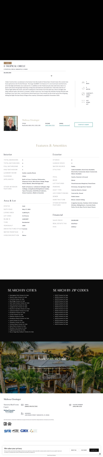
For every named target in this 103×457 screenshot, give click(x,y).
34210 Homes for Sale (61, 324)
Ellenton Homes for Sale (17, 316)
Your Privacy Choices (51, 455)
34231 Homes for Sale (61, 308)
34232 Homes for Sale (61, 303)
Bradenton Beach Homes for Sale (19, 318)
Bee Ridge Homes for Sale (17, 301)
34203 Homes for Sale (61, 318)
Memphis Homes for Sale (17, 322)
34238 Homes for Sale (61, 322)
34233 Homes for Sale (61, 312)
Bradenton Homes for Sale (17, 312)
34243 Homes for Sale (61, 306)
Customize (84, 450)
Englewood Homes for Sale (17, 330)
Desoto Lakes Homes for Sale (18, 297)
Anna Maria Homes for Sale (18, 326)
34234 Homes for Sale (61, 301)
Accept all (94, 450)
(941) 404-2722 (50, 125)
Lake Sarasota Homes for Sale (18, 305)
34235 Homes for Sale (61, 305)
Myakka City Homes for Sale (18, 328)
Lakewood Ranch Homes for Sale (19, 310)
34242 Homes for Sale (61, 310)
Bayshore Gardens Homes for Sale (20, 308)
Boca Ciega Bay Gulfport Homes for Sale (22, 331)
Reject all (73, 450)
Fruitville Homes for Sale (17, 299)
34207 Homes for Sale (61, 316)
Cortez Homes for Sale (16, 314)
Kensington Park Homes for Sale (19, 295)
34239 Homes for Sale (61, 299)
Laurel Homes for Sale (16, 320)
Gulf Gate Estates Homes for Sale (19, 303)
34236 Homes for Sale (61, 297)
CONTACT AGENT (83, 124)
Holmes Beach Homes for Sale (18, 324)
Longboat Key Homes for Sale (18, 306)
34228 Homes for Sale (61, 320)
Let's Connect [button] (51, 376)
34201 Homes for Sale (61, 314)
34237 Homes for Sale (61, 295)
